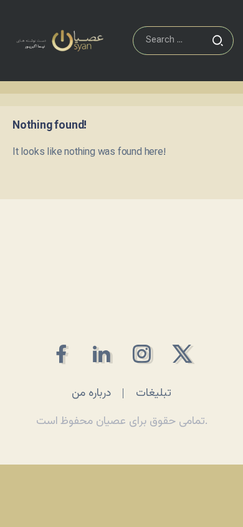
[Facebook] (61, 354)
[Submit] (217, 40)
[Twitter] (182, 354)
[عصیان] (60, 41)
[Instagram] (142, 354)
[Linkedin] (101, 354)
